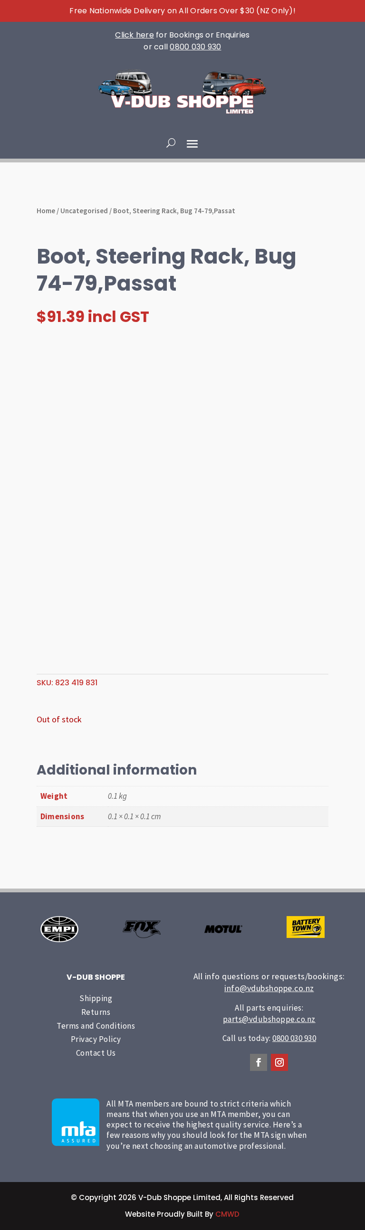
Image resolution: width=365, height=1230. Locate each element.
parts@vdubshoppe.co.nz (269, 1019)
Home (46, 210)
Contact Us (96, 1053)
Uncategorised (84, 210)
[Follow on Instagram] (279, 1062)
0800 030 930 (195, 46)
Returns (96, 1012)
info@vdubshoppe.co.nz (269, 988)
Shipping (95, 998)
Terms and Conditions (96, 1026)
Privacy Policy (96, 1039)
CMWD (227, 1214)
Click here (134, 34)
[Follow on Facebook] (258, 1062)
